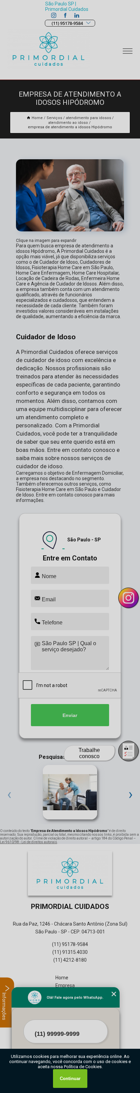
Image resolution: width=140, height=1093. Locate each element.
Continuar (70, 1078)
